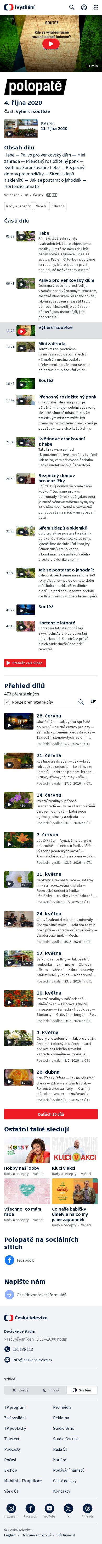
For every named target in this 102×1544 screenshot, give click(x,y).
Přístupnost (65, 1535)
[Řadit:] (93, 701)
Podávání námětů (68, 1470)
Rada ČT (60, 1449)
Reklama (61, 1417)
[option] (20, 1390)
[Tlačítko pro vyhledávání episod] (81, 702)
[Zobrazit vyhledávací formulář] (72, 7)
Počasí (10, 1459)
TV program (15, 1407)
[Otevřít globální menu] (96, 7)
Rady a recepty (18, 206)
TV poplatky (15, 1428)
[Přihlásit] (84, 7)
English (9, 1535)
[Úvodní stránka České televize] (26, 1318)
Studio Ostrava (66, 1438)
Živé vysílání (15, 1417)
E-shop (10, 1470)
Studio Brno (63, 1428)
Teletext (12, 1438)
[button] (51, 43)
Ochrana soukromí (36, 1535)
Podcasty (12, 1449)
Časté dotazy (64, 1480)
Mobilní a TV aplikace (23, 1480)
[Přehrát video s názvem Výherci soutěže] (51, 44)
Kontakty (61, 1491)
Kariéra (59, 1459)
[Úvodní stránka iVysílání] (19, 7)
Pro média (62, 1407)
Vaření (41, 206)
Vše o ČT (11, 1491)
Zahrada (57, 206)
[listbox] (51, 1390)
